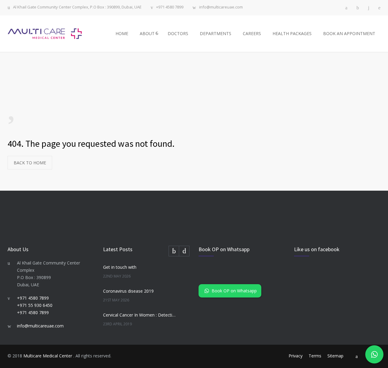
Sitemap (335, 356)
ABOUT (147, 33)
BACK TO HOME (30, 163)
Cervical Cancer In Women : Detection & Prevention (139, 315)
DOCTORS (178, 33)
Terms (315, 356)
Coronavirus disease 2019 (128, 291)
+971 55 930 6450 (34, 305)
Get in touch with (119, 267)
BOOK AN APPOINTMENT (349, 33)
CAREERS (252, 33)
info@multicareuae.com (221, 7)
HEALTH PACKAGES (292, 33)
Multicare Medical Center (48, 356)
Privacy (296, 356)
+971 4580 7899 (169, 7)
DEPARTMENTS (215, 33)
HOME (121, 33)
